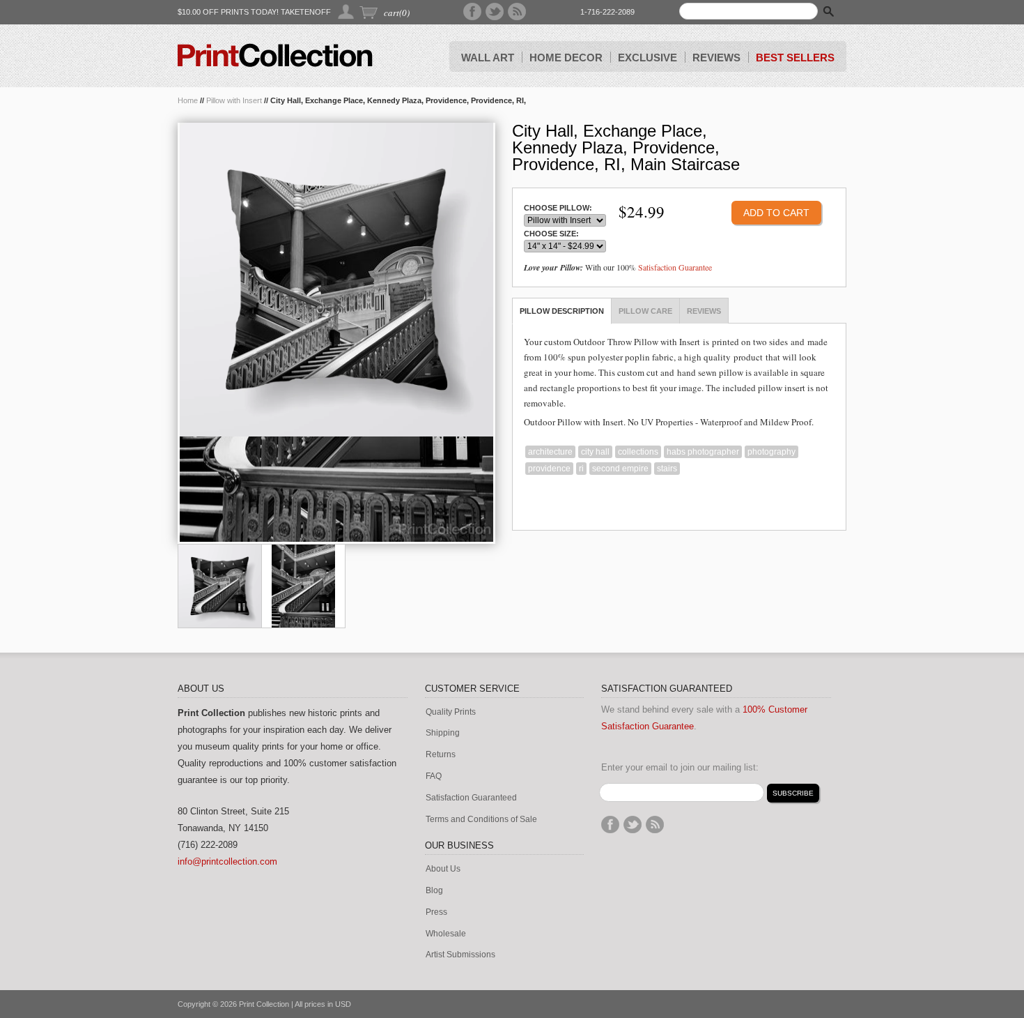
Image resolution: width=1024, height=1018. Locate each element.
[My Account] (346, 11)
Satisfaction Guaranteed (471, 798)
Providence (549, 468)
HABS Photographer (703, 452)
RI (581, 468)
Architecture (550, 452)
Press (436, 912)
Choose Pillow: (558, 208)
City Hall (595, 452)
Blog (434, 891)
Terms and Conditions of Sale (481, 819)
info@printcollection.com (227, 861)
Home (188, 100)
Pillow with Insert (234, 100)
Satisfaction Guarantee (675, 267)
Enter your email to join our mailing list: (680, 767)
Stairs (667, 468)
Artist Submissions (460, 955)
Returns (441, 755)
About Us (443, 869)
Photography (771, 452)
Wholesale (446, 934)
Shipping (443, 733)
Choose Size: (551, 234)
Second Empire (620, 468)
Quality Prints (451, 712)
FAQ (434, 776)
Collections (638, 452)
